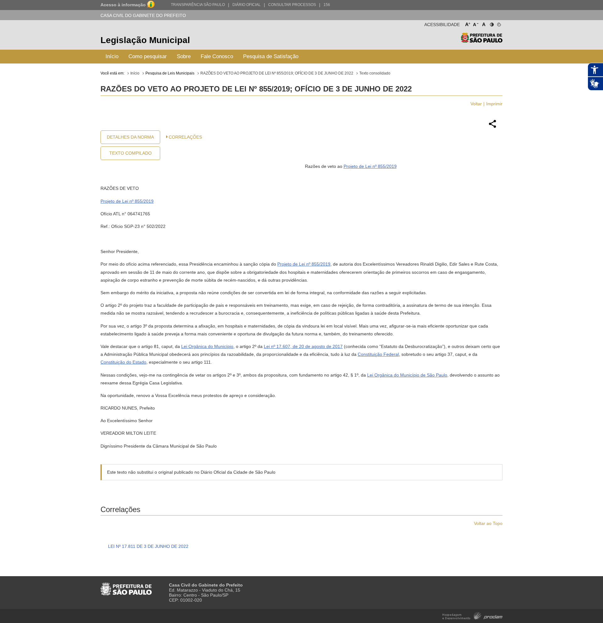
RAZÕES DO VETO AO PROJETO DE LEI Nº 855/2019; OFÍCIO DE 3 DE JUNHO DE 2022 (276, 73)
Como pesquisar (147, 56)
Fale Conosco (217, 56)
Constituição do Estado (123, 362)
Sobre (184, 56)
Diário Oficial (246, 5)
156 (326, 5)
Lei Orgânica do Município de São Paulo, (407, 375)
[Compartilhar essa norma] (492, 127)
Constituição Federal (378, 354)
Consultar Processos (292, 5)
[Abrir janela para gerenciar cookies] (498, 23)
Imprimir (494, 103)
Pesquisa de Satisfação (270, 56)
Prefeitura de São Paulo (482, 41)
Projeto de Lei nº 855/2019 (370, 166)
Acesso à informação (123, 4)
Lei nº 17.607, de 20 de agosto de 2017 (303, 346)
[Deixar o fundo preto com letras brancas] (491, 23)
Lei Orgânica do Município (207, 346)
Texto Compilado (130, 153)
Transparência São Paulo (198, 5)
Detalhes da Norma (130, 137)
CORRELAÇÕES (185, 137)
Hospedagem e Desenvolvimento (473, 615)
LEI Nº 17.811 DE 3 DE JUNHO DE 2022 (148, 546)
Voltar (476, 103)
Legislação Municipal (145, 40)
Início (112, 56)
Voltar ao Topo (488, 523)
